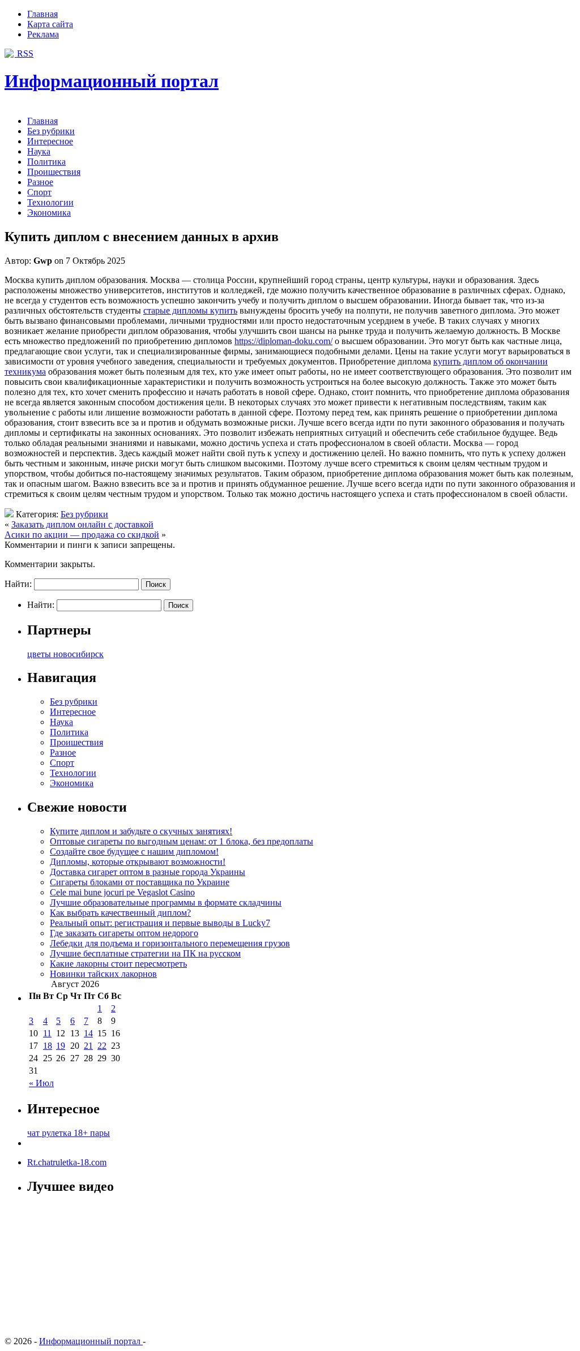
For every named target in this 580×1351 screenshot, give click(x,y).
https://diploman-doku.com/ (283, 341)
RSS (24, 53)
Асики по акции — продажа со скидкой (82, 534)
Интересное (50, 141)
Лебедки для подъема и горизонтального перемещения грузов (170, 943)
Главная (42, 14)
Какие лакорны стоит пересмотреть (118, 963)
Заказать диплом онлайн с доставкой (82, 524)
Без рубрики (51, 131)
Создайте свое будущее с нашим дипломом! (134, 851)
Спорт (39, 192)
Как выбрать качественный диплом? (120, 912)
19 (60, 1045)
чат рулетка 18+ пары (68, 1133)
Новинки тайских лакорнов (103, 974)
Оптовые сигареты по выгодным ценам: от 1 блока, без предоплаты (181, 841)
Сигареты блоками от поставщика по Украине (139, 882)
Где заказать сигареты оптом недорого (124, 933)
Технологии (50, 202)
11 (47, 1033)
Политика (46, 161)
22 (101, 1045)
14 (88, 1033)
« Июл (41, 1083)
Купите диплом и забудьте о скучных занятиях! (141, 831)
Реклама (43, 34)
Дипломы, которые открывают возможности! (137, 862)
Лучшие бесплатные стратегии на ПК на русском (145, 953)
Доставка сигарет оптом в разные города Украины (147, 872)
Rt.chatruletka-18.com (66, 1162)
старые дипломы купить (190, 310)
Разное (40, 182)
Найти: (18, 584)
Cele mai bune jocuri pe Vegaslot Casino (122, 892)
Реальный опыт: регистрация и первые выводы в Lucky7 (160, 923)
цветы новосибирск (65, 654)
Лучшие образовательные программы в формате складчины (166, 902)
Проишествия (53, 172)
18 (47, 1045)
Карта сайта (50, 24)
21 (88, 1045)
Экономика (49, 212)
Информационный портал (112, 81)
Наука (38, 151)
